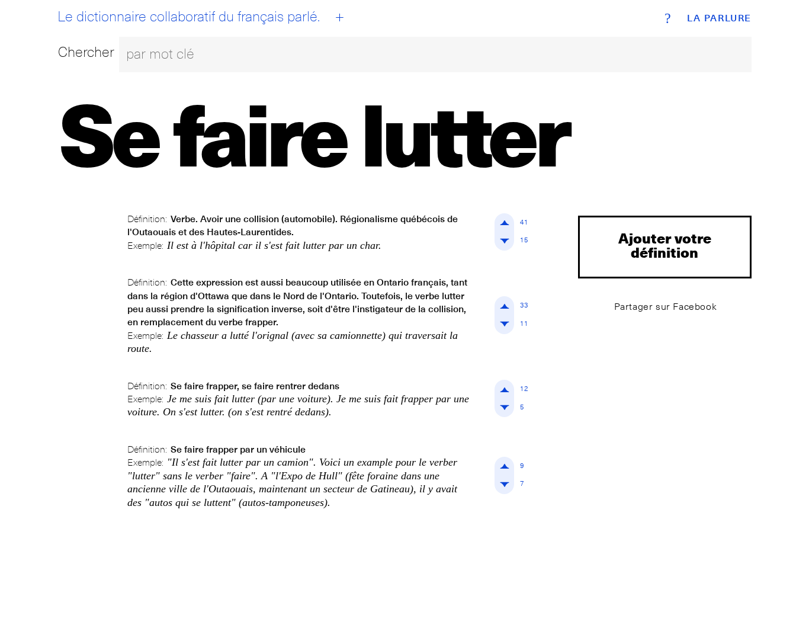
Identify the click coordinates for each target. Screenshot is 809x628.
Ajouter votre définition (664, 245)
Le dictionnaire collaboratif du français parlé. (188, 16)
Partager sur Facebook (665, 306)
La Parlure (719, 18)
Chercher (86, 51)
